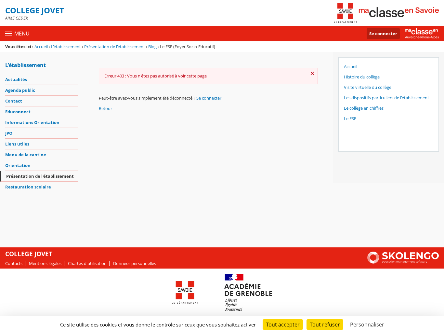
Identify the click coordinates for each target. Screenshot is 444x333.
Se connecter (383, 33)
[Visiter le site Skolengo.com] (403, 262)
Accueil (41, 46)
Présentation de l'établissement (114, 46)
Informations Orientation (32, 122)
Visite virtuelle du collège (367, 87)
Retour (105, 108)
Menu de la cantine (25, 155)
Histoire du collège (362, 77)
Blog (152, 46)
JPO (8, 133)
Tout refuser (325, 324)
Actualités (16, 79)
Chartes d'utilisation (87, 263)
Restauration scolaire (28, 187)
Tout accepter (283, 324)
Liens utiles (17, 144)
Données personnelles (134, 263)
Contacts (13, 263)
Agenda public (20, 90)
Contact (13, 101)
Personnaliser (367, 324)
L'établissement (66, 46)
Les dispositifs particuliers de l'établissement (386, 98)
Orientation (18, 165)
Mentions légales (45, 263)
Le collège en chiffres (364, 108)
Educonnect (18, 112)
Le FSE (350, 118)
